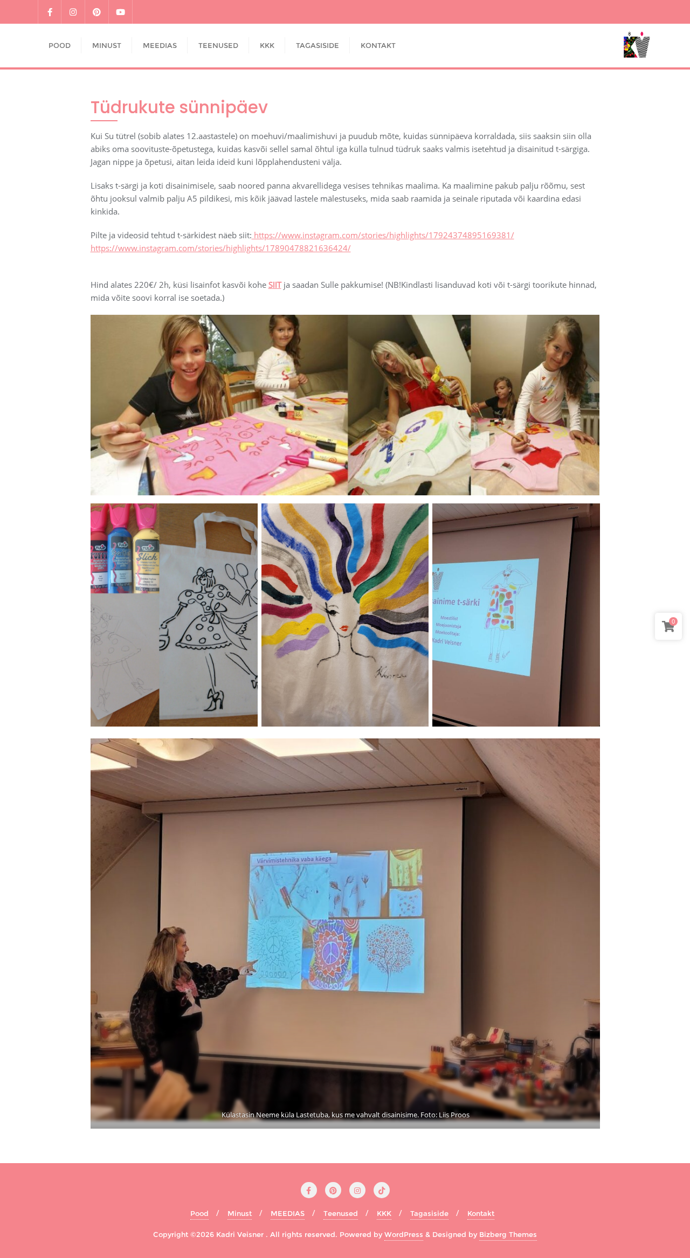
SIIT (274, 284)
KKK (384, 1213)
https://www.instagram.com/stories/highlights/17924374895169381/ (383, 235)
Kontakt (480, 1213)
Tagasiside (429, 1213)
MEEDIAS (288, 1213)
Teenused (340, 1213)
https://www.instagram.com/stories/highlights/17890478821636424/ (221, 248)
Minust (239, 1213)
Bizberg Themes (508, 1234)
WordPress (403, 1234)
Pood (199, 1213)
